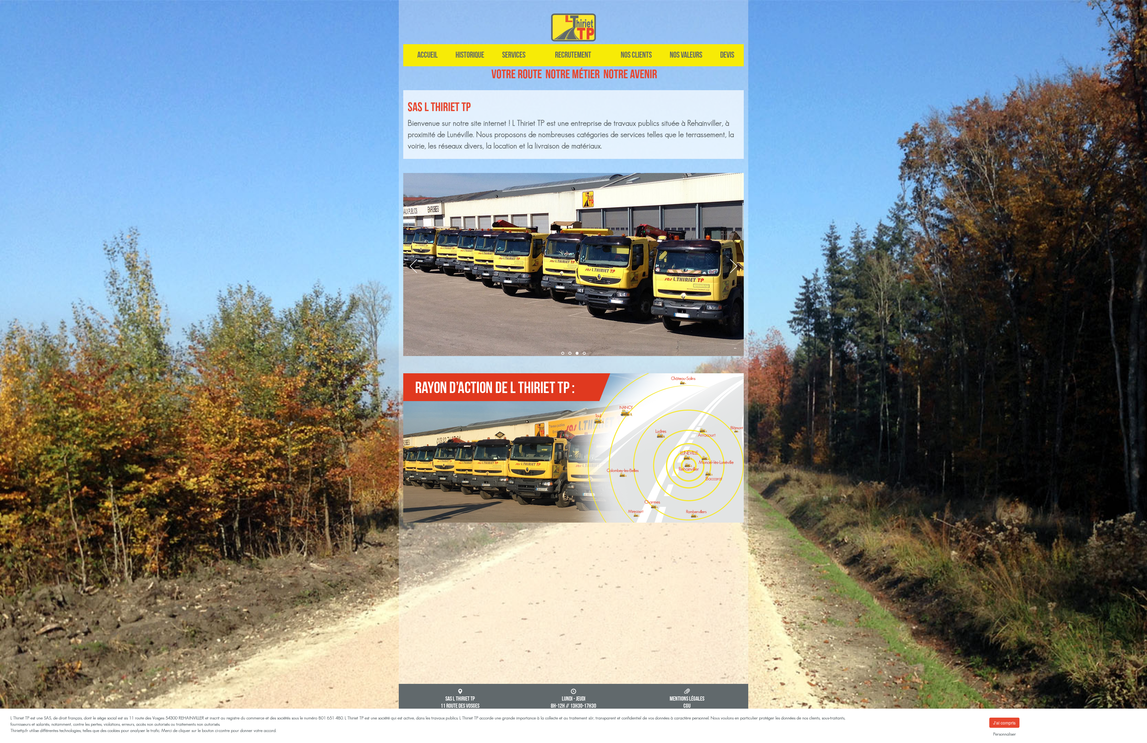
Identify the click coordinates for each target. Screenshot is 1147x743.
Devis (727, 55)
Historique (470, 55)
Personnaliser (1004, 733)
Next (733, 266)
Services (513, 55)
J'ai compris (1004, 723)
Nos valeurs (686, 55)
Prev (413, 266)
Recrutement (573, 55)
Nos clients (636, 55)
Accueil (427, 55)
